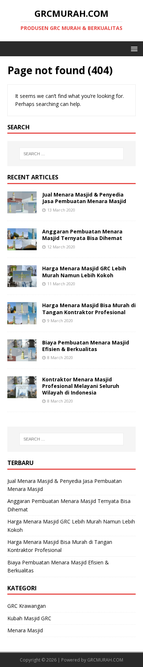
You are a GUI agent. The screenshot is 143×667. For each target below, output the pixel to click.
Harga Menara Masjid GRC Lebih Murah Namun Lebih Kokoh (84, 271)
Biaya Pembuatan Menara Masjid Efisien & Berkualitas (85, 345)
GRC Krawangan (26, 605)
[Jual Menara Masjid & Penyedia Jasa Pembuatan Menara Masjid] (22, 209)
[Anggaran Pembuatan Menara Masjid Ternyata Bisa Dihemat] (22, 246)
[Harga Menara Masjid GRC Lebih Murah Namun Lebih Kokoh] (22, 282)
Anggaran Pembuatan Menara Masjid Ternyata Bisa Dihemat (82, 234)
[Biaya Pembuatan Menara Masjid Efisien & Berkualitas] (22, 356)
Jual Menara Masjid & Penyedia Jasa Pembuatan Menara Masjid (84, 198)
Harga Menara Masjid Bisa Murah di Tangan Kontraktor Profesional (89, 308)
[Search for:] (71, 154)
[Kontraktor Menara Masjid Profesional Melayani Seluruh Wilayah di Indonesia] (22, 393)
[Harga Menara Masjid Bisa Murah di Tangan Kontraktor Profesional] (22, 319)
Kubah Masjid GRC (29, 618)
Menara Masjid (25, 630)
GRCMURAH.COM (105, 660)
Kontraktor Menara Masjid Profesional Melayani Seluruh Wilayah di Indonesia (80, 386)
